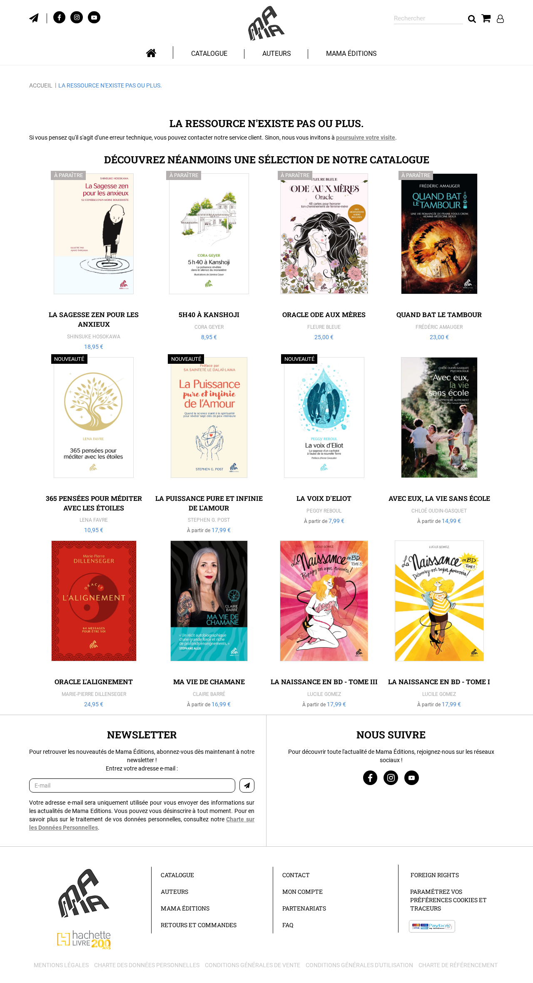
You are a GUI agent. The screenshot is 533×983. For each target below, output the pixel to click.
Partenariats (304, 908)
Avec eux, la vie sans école (439, 498)
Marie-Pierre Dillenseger (94, 694)
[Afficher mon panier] (486, 18)
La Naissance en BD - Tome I (439, 681)
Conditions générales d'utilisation (359, 965)
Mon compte (302, 891)
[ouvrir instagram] (76, 17)
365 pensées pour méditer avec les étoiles (94, 503)
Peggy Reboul (323, 511)
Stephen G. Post (209, 520)
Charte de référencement (458, 965)
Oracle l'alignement (94, 681)
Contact (296, 875)
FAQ (287, 925)
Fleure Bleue (324, 327)
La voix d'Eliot (323, 498)
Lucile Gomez (324, 694)
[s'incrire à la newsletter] (38, 17)
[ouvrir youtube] (94, 17)
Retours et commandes (199, 925)
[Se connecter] (500, 18)
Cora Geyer (209, 327)
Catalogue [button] (209, 54)
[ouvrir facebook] (59, 17)
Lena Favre (94, 520)
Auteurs (276, 54)
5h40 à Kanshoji (209, 314)
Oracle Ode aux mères (324, 314)
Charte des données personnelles (146, 965)
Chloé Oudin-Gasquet (439, 511)
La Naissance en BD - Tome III (324, 681)
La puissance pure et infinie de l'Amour (209, 503)
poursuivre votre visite (365, 137)
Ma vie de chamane (209, 681)
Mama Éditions (351, 54)
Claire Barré (209, 694)
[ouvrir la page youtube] (411, 777)
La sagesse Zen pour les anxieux (94, 319)
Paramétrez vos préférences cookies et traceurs (448, 900)
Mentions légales (61, 965)
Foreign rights (435, 875)
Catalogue (177, 875)
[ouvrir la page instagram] (391, 777)
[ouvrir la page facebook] (370, 777)
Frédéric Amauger (439, 327)
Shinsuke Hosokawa (93, 337)
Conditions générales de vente (252, 965)
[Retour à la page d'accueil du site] (266, 23)
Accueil (40, 85)
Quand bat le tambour (439, 314)
